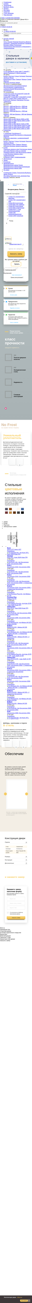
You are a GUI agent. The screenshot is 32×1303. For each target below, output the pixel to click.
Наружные (20, 100)
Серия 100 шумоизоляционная (15, 213)
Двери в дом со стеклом (18, 151)
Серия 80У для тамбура (16, 204)
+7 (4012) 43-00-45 (6, 27)
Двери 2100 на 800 (22, 124)
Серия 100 (7, 95)
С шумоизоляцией (14, 88)
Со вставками (8, 71)
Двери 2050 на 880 (10, 122)
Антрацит (22, 76)
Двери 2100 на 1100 (23, 125)
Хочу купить (24, 1300)
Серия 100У (13, 98)
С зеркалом (13, 43)
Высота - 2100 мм (9, 109)
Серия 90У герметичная (16, 208)
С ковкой (25, 71)
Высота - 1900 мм (9, 106)
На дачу (26, 100)
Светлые (11, 76)
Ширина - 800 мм (9, 114)
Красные (29, 76)
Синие (29, 79)
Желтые (6, 81)
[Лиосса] (16, 232)
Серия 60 (7, 93)
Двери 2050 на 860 (23, 120)
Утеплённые (16, 133)
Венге (12, 78)
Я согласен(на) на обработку (16, 913)
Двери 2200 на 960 (10, 128)
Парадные (11, 73)
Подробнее (11, 551)
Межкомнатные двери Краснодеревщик (17, 166)
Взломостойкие (9, 45)
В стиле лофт (17, 71)
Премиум (28, 43)
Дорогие (6, 136)
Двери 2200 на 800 (23, 127)
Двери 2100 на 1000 (10, 125)
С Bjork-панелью (20, 73)
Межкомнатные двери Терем (13, 165)
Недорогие (21, 43)
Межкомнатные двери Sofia (13, 168)
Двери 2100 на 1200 (10, 127)
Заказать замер (16, 254)
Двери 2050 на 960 (10, 124)
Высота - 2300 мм (21, 111)
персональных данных (15, 913)
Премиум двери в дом (11, 152)
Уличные (13, 100)
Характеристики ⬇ (15, 244)
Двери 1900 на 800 (10, 119)
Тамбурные (7, 101)
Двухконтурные (9, 86)
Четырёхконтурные (20, 86)
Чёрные (24, 79)
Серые (16, 76)
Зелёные (6, 78)
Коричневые (8, 79)
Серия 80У (7, 97)
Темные (18, 79)
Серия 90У (14, 97)
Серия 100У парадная (15, 215)
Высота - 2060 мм (21, 108)
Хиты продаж (8, 42)
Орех (13, 79)
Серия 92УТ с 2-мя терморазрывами (14, 210)
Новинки (15, 42)
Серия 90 (26, 93)
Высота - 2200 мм (9, 111)
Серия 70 (13, 93)
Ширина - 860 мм (20, 114)
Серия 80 (20, 93)
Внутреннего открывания (21, 46)
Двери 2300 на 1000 (23, 128)
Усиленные (17, 45)
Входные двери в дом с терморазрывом (13, 154)
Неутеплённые (8, 87)
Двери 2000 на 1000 (10, 120)
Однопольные (8, 46)
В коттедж (7, 100)
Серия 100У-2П (22, 98)
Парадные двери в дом (11, 149)
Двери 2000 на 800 (22, 119)
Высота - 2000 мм (21, 106)
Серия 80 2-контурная (15, 203)
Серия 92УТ (22, 97)
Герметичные (18, 87)
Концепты (22, 42)
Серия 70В (14, 95)
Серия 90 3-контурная (15, 206)
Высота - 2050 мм (9, 108)
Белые (6, 76)
